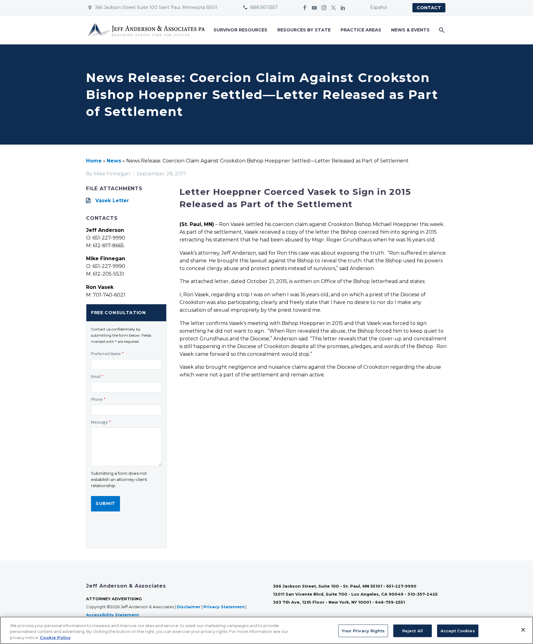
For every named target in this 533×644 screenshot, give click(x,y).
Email (97, 376)
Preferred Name (107, 353)
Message (101, 422)
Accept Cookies (457, 630)
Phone (98, 399)
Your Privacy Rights (363, 630)
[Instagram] (323, 7)
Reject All (412, 630)
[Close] (523, 630)
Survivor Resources (240, 30)
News (114, 161)
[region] (266, 630)
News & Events (410, 30)
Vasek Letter (112, 200)
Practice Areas (361, 30)
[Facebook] (304, 7)
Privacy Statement (224, 607)
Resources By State (304, 30)
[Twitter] (333, 7)
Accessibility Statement (113, 615)
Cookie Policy (55, 637)
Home (94, 161)
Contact (429, 7)
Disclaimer (188, 607)
